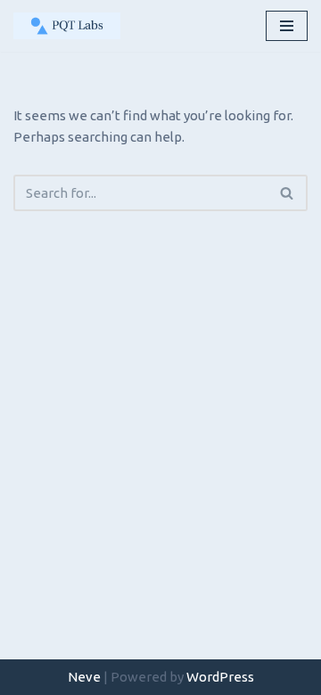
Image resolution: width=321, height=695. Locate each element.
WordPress (220, 676)
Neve (84, 676)
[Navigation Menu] (287, 26)
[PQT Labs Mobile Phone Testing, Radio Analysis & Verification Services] (66, 25)
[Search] (288, 193)
